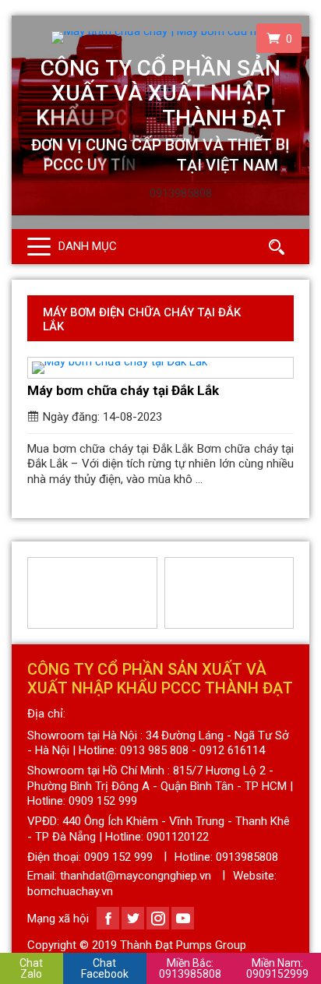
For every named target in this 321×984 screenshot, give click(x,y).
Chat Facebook (105, 968)
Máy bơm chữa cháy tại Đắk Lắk (123, 390)
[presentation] (36, 593)
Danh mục (87, 246)
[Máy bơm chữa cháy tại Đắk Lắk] (160, 368)
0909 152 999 (118, 857)
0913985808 (190, 968)
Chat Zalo (31, 968)
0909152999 (277, 968)
